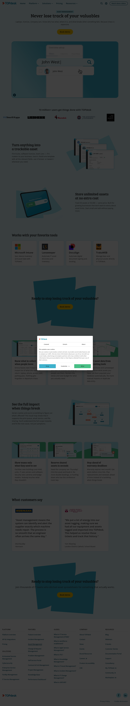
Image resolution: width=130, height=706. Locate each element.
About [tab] (83, 344)
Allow (82, 366)
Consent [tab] (46, 344)
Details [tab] (65, 344)
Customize (64, 366)
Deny (47, 366)
